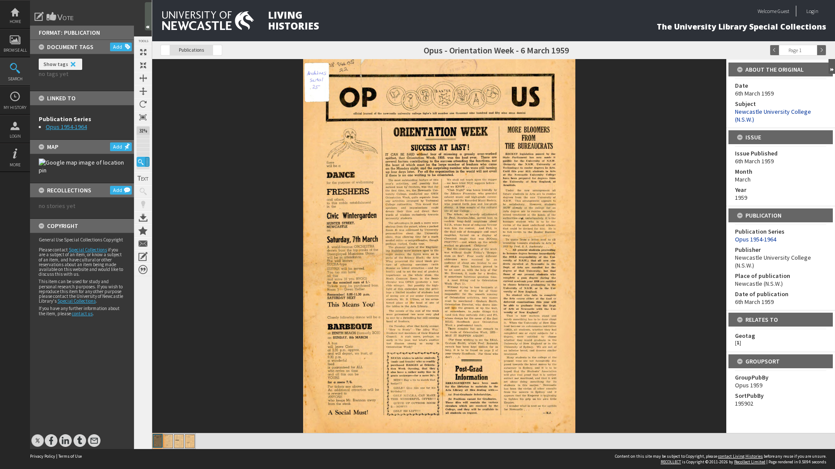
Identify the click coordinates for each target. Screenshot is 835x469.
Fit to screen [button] (143, 65)
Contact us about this (143, 243)
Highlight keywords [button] (143, 204)
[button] (143, 162)
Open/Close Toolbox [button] (148, 16)
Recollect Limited (749, 462)
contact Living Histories (740, 456)
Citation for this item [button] (143, 269)
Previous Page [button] (774, 50)
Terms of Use (70, 456)
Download (143, 217)
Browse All (15, 50)
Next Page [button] (821, 50)
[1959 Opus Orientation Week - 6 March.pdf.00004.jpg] (190, 441)
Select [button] (812, 50)
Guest (783, 11)
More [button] (15, 165)
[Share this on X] (37, 436)
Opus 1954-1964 (66, 127)
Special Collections (88, 250)
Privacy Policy (42, 456)
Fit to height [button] (143, 91)
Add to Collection (143, 230)
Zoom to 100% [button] (143, 117)
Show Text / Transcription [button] (143, 178)
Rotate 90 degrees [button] (143, 104)
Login (15, 136)
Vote (60, 16)
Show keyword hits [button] (143, 191)
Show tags (55, 64)
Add (117, 46)
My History (15, 107)
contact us (82, 313)
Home (15, 21)
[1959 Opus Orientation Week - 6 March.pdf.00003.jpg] (179, 441)
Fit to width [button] (143, 78)
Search (15, 79)
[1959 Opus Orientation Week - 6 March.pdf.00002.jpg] (168, 441)
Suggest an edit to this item (39, 16)
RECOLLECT (671, 462)
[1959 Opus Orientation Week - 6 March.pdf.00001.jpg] (158, 441)
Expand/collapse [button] (831, 66)
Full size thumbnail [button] (143, 52)
